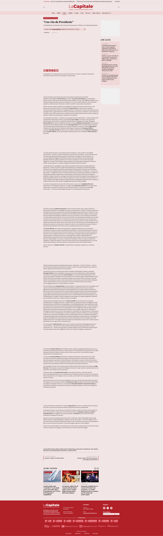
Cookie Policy (78, 533)
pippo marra (46, 450)
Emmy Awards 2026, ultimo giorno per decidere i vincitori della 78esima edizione (89, 488)
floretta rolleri (55, 449)
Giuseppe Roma (71, 449)
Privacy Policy (68, 533)
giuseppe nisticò (63, 449)
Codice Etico (87, 533)
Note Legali (95, 533)
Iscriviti (117, 513)
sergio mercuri (64, 450)
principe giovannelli (55, 450)
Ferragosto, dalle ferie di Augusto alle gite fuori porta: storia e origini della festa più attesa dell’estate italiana (51, 489)
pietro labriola (94, 449)
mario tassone (79, 449)
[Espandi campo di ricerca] (119, 7)
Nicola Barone (86, 449)
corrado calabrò (47, 449)
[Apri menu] (44, 7)
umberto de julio (72, 450)
